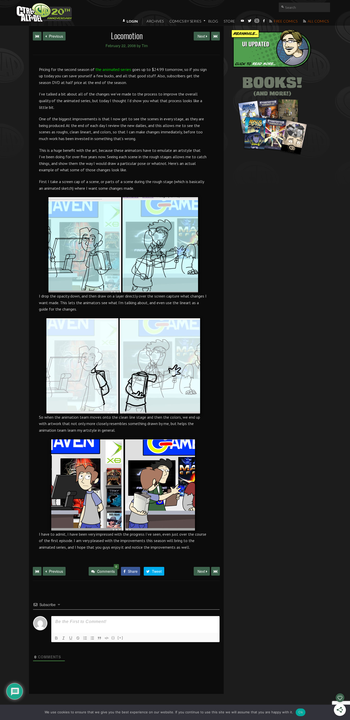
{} (113, 638)
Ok (300, 712)
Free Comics (285, 21)
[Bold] (56, 638)
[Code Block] (106, 638)
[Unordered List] (92, 638)
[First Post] (37, 571)
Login (132, 21)
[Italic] (63, 638)
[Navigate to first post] (37, 36)
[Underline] (70, 638)
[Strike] (77, 638)
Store (229, 21)
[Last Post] (215, 571)
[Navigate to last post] (215, 36)
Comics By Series (185, 21)
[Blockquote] (99, 638)
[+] (120, 638)
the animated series (113, 69)
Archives (155, 21)
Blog (213, 21)
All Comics (318, 21)
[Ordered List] (85, 638)
